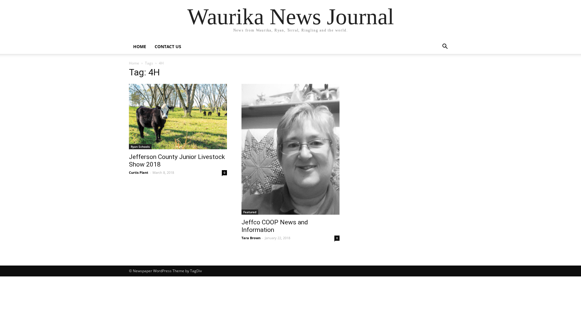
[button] (445, 47)
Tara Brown (251, 238)
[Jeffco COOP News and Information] (290, 149)
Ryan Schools (140, 146)
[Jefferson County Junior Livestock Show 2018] (178, 116)
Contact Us (168, 46)
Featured (249, 212)
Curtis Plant (138, 172)
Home (139, 46)
